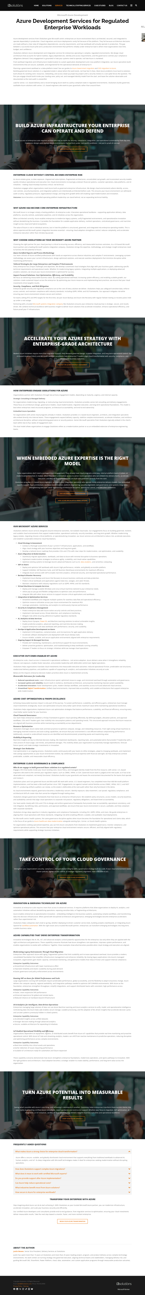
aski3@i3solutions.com (24, 1284)
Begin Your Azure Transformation (72, 1221)
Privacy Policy (17, 1286)
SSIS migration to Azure (107, 68)
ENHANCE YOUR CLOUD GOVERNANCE (72, 877)
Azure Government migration (83, 68)
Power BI (43, 621)
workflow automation (30, 925)
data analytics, (86, 562)
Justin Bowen (18, 1251)
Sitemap (26, 1286)
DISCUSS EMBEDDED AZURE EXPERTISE (72, 493)
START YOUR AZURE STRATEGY (72, 1119)
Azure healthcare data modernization (48, 821)
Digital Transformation (37, 688)
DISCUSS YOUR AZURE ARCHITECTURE (72, 149)
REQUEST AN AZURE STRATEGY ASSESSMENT (72, 365)
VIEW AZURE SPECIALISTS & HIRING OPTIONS (72, 500)
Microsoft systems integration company (48, 304)
